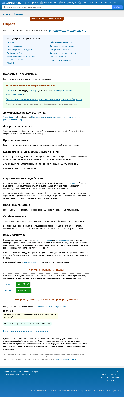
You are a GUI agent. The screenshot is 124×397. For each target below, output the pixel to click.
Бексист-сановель (14, 94)
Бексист (69, 90)
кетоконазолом (62, 240)
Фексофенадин (10, 117)
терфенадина (72, 183)
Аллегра (33, 90)
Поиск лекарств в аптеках (66, 359)
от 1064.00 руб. (24, 291)
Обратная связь (113, 381)
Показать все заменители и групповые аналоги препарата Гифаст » (44, 99)
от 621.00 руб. (23, 284)
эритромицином (44, 240)
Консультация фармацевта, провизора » (26, 331)
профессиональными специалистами (51, 307)
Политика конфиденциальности (18, 375)
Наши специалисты (111, 375)
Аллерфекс (59, 90)
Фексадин (10, 90)
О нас (117, 372)
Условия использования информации (21, 372)
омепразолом (30, 262)
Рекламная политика (110, 378)
